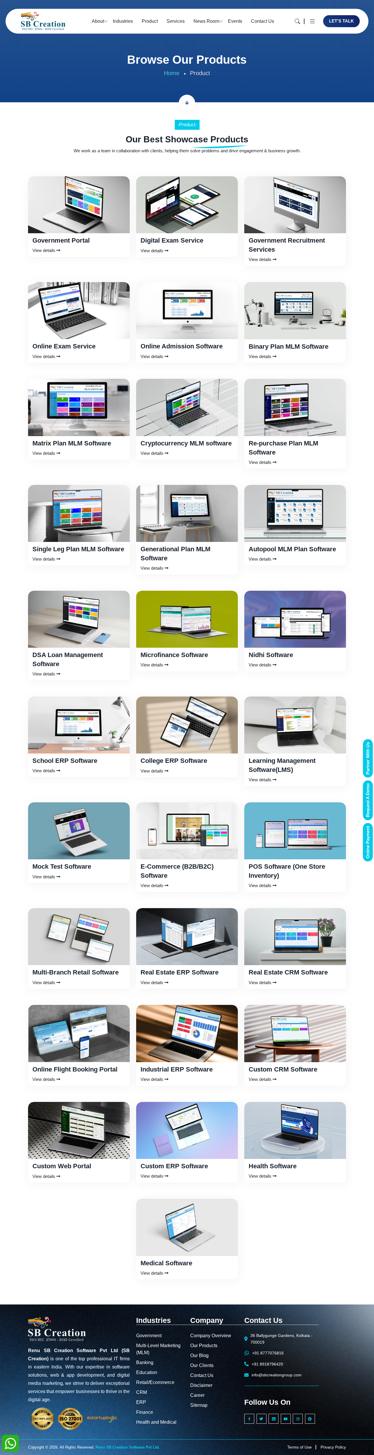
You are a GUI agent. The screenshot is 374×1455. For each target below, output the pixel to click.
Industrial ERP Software (177, 1069)
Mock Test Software (61, 866)
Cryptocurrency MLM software (186, 443)
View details (44, 250)
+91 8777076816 (268, 1353)
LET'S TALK (341, 20)
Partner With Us (367, 758)
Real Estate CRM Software (288, 972)
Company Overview (210, 1335)
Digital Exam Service (172, 240)
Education (146, 1372)
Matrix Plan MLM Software (71, 443)
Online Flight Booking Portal (74, 1069)
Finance (144, 1412)
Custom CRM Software (283, 1069)
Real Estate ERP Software (180, 972)
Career (197, 1395)
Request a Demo (367, 800)
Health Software (273, 1166)
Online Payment (367, 842)
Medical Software (166, 1263)
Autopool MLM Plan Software (292, 549)
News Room (206, 21)
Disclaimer (201, 1385)
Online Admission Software (182, 346)
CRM (141, 1392)
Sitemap (198, 1405)
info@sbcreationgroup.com (277, 1375)
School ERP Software (64, 760)
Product (150, 21)
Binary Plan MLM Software (288, 346)
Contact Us (262, 21)
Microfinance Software (174, 655)
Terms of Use (299, 1447)
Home (171, 73)
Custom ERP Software (174, 1166)
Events (235, 21)
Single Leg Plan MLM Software (78, 549)
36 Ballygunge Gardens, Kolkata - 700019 (281, 1338)
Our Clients (202, 1365)
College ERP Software (174, 760)
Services (176, 21)
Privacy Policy (333, 1447)
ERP (141, 1402)
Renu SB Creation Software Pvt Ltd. (128, 1447)
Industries (123, 21)
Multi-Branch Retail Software (75, 972)
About (98, 21)
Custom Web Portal (61, 1166)
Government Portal (61, 240)
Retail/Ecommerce (155, 1382)
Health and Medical (156, 1422)
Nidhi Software (271, 655)
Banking (144, 1362)
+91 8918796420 (267, 1364)
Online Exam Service (64, 346)
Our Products (203, 1345)
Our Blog (199, 1355)
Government (149, 1335)
